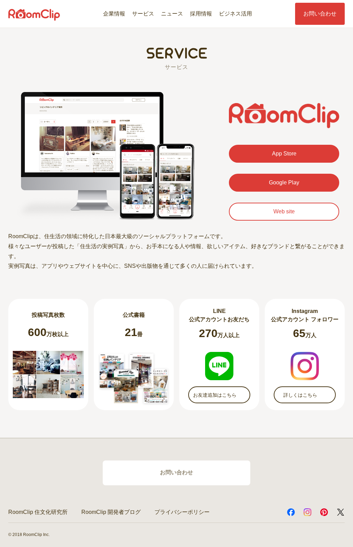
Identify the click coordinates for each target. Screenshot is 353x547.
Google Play (284, 182)
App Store (284, 153)
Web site (284, 211)
